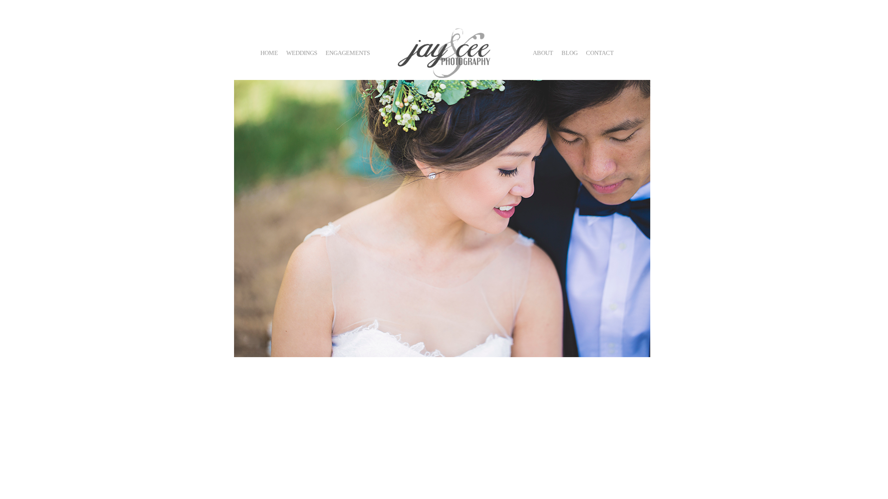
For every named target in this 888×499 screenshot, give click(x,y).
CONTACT (600, 52)
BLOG (569, 52)
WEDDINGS (301, 52)
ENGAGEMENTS (348, 52)
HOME (269, 52)
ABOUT (543, 52)
